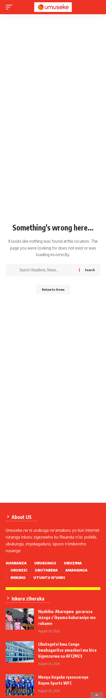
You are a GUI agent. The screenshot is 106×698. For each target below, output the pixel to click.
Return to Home (53, 289)
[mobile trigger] (10, 7)
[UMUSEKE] (53, 7)
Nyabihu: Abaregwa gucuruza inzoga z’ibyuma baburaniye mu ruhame (67, 617)
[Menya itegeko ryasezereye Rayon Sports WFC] (20, 684)
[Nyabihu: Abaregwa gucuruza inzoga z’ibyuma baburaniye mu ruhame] (20, 619)
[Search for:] (47, 270)
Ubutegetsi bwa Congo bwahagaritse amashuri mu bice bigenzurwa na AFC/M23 (67, 650)
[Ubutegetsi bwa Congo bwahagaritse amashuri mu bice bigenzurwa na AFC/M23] (20, 651)
